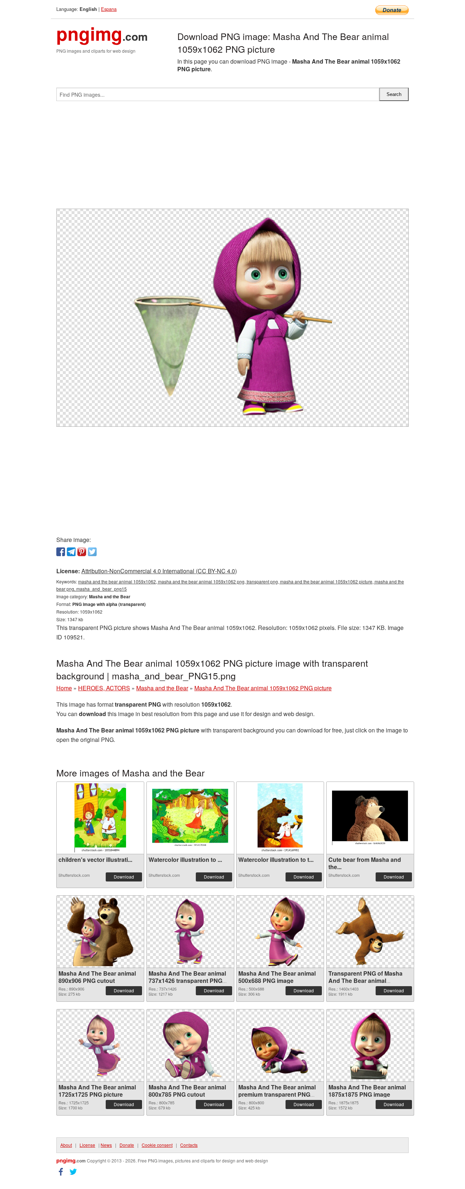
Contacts (189, 1145)
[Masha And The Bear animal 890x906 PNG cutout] (100, 931)
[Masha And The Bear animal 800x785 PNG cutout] (190, 1045)
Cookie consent (157, 1145)
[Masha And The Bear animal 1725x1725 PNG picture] (100, 1045)
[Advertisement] (232, 158)
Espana (109, 8)
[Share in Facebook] (60, 551)
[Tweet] (92, 551)
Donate (127, 1145)
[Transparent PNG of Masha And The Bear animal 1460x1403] (370, 931)
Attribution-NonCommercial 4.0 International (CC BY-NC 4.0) (159, 571)
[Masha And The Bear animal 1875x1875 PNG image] (370, 1045)
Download (124, 876)
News (106, 1145)
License (87, 1145)
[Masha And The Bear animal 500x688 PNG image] (280, 931)
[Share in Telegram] (71, 551)
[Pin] (81, 551)
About (66, 1145)
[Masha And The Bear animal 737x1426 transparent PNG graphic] (190, 931)
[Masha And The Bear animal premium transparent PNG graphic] (280, 1045)
